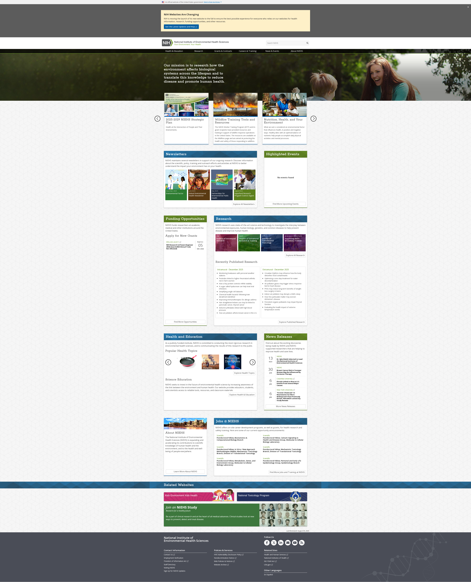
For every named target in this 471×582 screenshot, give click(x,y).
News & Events (272, 51)
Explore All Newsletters (244, 204)
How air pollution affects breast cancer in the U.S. (238, 313)
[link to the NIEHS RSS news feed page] (302, 542)
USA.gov (267, 564)
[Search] (307, 43)
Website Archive (220, 564)
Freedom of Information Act (175, 561)
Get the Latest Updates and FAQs (180, 27)
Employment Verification (173, 558)
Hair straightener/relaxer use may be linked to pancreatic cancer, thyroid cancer (237, 303)
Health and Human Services (275, 554)
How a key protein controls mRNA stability (235, 283)
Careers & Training (247, 51)
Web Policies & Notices (223, 561)
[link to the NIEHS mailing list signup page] (288, 542)
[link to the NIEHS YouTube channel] (295, 542)
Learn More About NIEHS (185, 471)
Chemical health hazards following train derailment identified (234, 295)
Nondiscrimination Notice (224, 558)
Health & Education (174, 51)
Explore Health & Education (242, 394)
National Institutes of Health (275, 558)
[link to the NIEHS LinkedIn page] (281, 542)
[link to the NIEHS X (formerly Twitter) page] (274, 542)
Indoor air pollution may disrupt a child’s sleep (282, 294)
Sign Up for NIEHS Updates (174, 571)
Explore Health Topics (244, 373)
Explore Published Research (292, 322)
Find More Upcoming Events (286, 204)
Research (198, 51)
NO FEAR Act (269, 561)
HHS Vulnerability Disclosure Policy (227, 554)
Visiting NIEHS (169, 568)
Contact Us (168, 554)
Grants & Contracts (223, 51)
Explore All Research (295, 255)
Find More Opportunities (185, 321)
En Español (268, 574)
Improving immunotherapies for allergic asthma (237, 299)
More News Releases (285, 406)
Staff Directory (169, 564)
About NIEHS (297, 51)
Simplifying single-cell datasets (231, 291)
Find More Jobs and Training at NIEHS (287, 472)
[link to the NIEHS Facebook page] (267, 542)
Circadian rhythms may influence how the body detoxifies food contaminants (283, 274)
